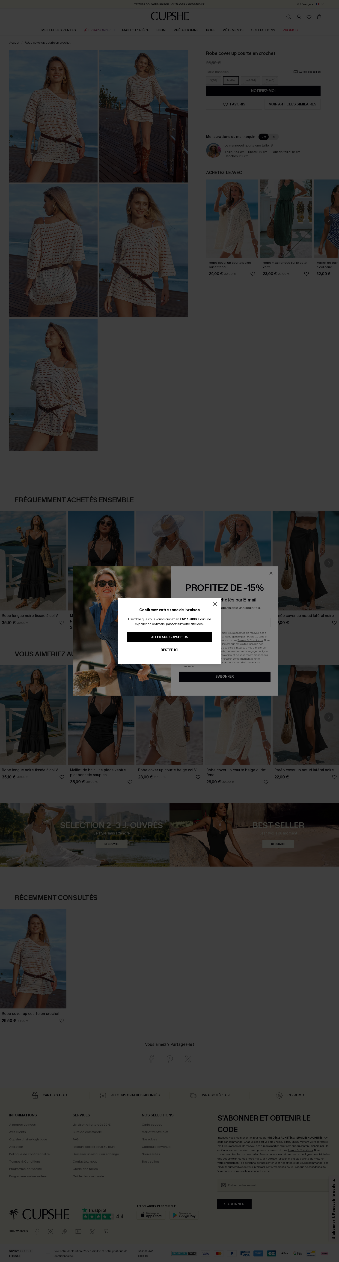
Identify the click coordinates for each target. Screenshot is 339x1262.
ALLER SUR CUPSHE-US (169, 637)
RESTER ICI (169, 650)
